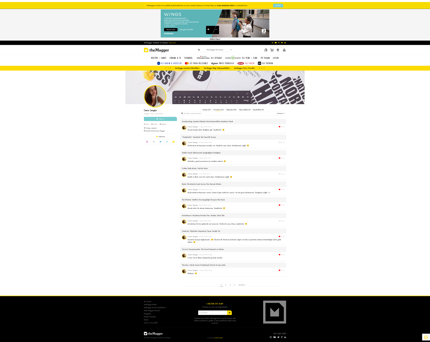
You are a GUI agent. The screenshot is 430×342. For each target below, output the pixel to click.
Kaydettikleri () (258, 110)
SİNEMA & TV (175, 57)
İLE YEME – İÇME (250, 57)
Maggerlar (147, 314)
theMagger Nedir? (150, 305)
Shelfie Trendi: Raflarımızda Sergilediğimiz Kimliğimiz (201, 153)
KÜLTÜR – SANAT (159, 57)
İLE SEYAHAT (216, 57)
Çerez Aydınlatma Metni (225, 5)
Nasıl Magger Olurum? (152, 311)
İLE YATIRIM (267, 63)
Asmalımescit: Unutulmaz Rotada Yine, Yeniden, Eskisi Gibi (203, 215)
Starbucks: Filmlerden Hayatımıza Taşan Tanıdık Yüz (201, 231)
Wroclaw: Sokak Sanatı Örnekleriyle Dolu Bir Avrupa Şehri (204, 265)
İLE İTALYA (250, 63)
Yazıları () (207, 110)
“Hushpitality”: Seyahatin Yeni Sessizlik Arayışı (199, 137)
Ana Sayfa (147, 302)
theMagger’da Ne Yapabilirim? (155, 308)
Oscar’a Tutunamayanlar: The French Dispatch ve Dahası (203, 249)
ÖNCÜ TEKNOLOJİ (226, 63)
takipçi (163, 124)
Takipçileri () (231, 110)
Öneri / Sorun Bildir (151, 323)
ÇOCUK (276, 57)
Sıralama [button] (280, 113)
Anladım (278, 5)
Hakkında (162, 137)
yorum (154, 124)
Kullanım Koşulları (150, 317)
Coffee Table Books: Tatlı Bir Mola (195, 168)
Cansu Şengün (193, 127)
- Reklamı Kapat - (215, 39)
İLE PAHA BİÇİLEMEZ (199, 63)
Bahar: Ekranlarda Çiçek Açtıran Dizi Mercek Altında (201, 184)
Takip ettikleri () (244, 110)
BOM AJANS (219, 338)
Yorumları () (218, 110)
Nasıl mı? (172, 43)
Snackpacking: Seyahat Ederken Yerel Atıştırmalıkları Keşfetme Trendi (207, 121)
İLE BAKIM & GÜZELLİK (171, 63)
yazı (146, 124)
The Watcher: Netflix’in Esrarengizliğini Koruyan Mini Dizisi (203, 200)
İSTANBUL (188, 57)
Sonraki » (242, 285)
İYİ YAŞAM (265, 57)
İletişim (146, 320)
